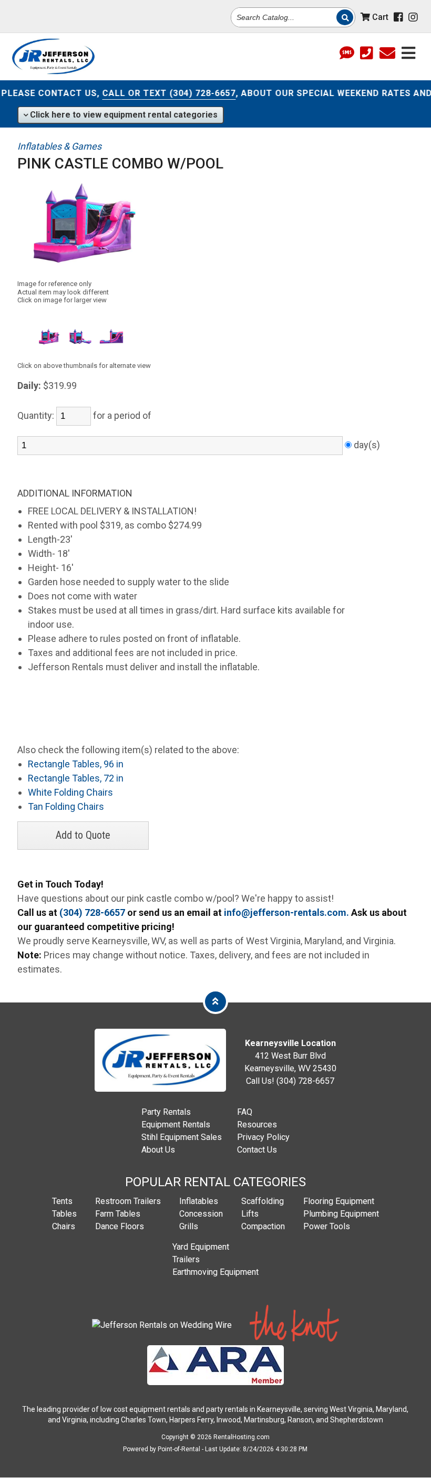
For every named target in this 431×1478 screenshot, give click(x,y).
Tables (64, 1214)
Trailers (186, 1259)
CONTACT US (53, 93)
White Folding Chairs (70, 792)
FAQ (244, 1112)
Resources (257, 1124)
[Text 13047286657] (347, 53)
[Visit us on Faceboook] (398, 17)
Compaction (263, 1226)
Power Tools (326, 1226)
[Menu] (408, 51)
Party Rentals (166, 1112)
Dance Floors (119, 1226)
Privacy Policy (263, 1137)
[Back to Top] (215, 1001)
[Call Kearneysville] (366, 53)
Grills (188, 1226)
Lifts (250, 1214)
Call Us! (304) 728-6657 (290, 1081)
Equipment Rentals (175, 1124)
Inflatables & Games (59, 146)
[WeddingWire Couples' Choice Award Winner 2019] (162, 1325)
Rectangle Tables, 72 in (76, 778)
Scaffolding (262, 1201)
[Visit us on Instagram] (413, 17)
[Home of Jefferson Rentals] (160, 1089)
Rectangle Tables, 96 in (76, 763)
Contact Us (257, 1150)
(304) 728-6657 (92, 912)
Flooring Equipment (338, 1201)
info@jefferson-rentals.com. (286, 912)
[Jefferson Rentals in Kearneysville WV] (53, 56)
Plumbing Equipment (341, 1214)
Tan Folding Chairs (66, 806)
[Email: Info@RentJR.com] (387, 51)
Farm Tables (117, 1214)
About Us (158, 1150)
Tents (62, 1201)
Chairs (63, 1226)
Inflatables (198, 1201)
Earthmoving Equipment (215, 1272)
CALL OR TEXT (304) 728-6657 (155, 93)
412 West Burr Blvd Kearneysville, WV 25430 (290, 1055)
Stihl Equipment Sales (181, 1137)
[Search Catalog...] (345, 17)
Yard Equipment (200, 1247)
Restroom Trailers (128, 1201)
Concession (201, 1214)
